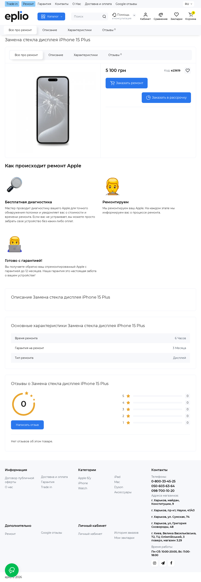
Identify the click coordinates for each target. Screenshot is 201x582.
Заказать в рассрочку (169, 97)
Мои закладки (124, 538)
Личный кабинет (90, 534)
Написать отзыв (27, 425)
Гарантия (44, 4)
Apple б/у (84, 478)
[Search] (104, 16)
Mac (117, 482)
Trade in (46, 487)
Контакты (62, 4)
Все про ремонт (20, 30)
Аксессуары (123, 492)
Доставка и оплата (98, 4)
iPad (117, 477)
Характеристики (80, 30)
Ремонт (28, 4)
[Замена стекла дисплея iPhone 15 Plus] (53, 110)
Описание (49, 30)
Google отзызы (51, 532)
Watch (82, 488)
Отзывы (109, 30)
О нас (9, 487)
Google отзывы (126, 4)
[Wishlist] (187, 70)
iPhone (83, 483)
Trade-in (12, 4)
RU (187, 4)
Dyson (118, 487)
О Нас (76, 4)
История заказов (126, 532)
